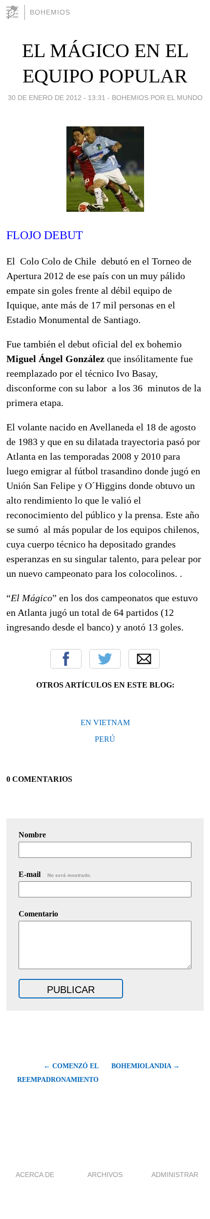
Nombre (32, 835)
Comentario (38, 914)
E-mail (55, 874)
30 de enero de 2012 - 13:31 (56, 98)
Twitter (105, 659)
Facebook (66, 659)
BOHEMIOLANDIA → (145, 1066)
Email (144, 659)
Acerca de (35, 1174)
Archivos (105, 1174)
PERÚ (105, 739)
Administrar (174, 1174)
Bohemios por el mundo (157, 98)
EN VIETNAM (105, 722)
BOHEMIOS (50, 12)
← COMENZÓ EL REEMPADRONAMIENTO (57, 1072)
